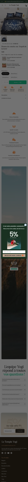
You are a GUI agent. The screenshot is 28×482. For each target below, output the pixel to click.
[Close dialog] (25, 225)
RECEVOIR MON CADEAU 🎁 (14, 255)
